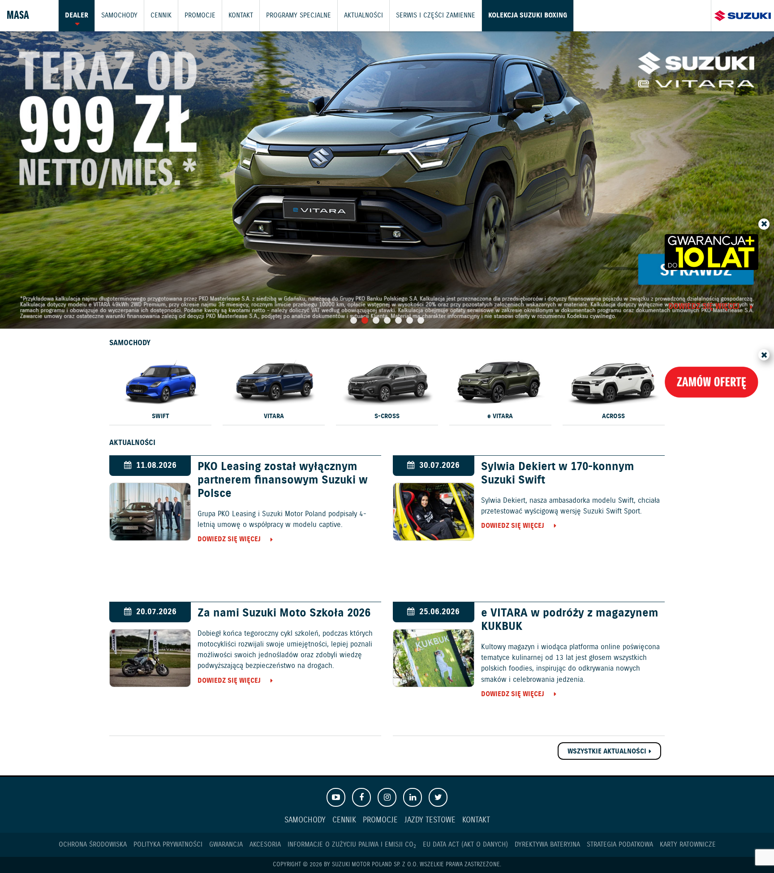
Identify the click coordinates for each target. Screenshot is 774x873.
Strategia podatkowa (620, 844)
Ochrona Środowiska (93, 844)
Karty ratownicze (688, 844)
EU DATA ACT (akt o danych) (465, 844)
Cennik (161, 15)
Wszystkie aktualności (607, 751)
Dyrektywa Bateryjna (547, 844)
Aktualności (363, 15)
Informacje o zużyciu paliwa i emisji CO (352, 844)
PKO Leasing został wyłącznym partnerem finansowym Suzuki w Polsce (283, 480)
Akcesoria (265, 844)
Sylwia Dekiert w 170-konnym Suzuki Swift (557, 473)
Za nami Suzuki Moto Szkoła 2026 (284, 613)
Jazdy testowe (430, 820)
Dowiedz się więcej (704, 307)
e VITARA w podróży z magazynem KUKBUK (569, 620)
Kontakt (240, 15)
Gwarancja (226, 844)
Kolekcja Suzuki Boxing (527, 15)
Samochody (119, 15)
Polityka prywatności (167, 844)
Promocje (200, 15)
